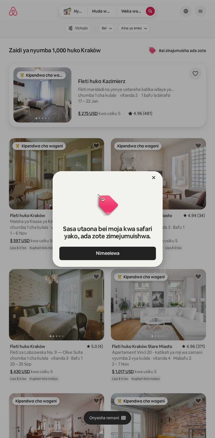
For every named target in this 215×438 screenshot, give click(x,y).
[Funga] (153, 177)
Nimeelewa (107, 253)
